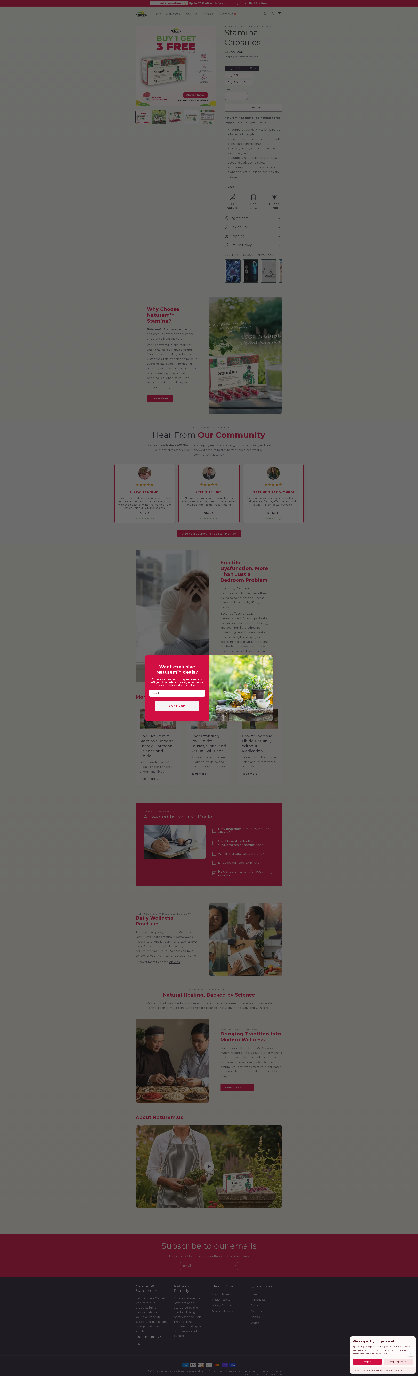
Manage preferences (394, 1370)
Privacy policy (359, 1370)
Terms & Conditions (375, 1370)
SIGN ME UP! (177, 705)
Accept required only (398, 1361)
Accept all (367, 1361)
